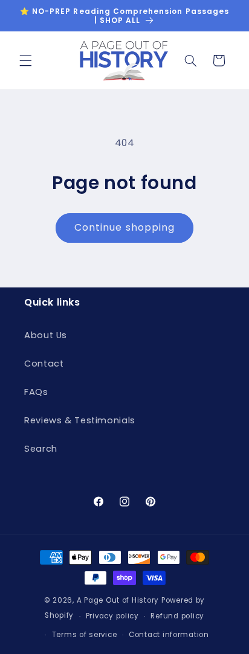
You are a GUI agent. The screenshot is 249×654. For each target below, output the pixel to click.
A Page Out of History (118, 600)
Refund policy (177, 616)
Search (40, 449)
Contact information (169, 635)
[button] (25, 60)
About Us (45, 335)
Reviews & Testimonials (79, 420)
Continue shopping (124, 227)
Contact (43, 363)
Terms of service (84, 635)
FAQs (36, 392)
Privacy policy (112, 616)
